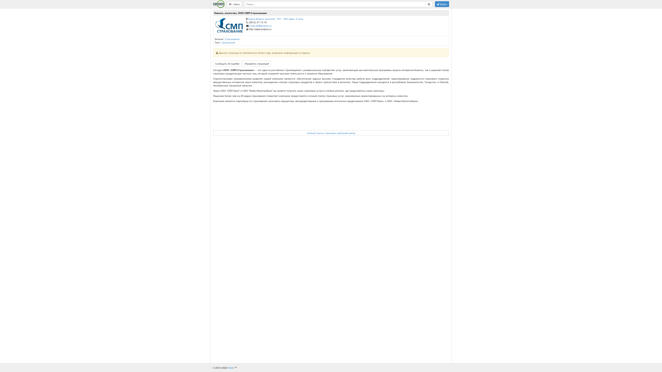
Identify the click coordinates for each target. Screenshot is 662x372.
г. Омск (235, 4)
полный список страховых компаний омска (331, 133)
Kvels (231, 367)
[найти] (429, 4)
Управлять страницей (257, 63)
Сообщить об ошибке (227, 63)
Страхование (232, 39)
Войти (443, 4)
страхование (228, 42)
